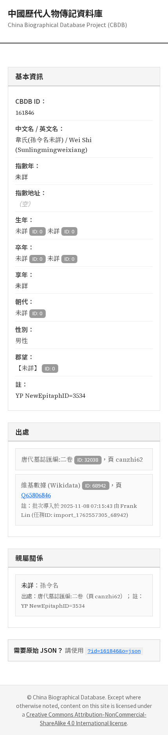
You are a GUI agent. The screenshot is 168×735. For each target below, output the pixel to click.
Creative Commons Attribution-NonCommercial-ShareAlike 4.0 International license (86, 718)
